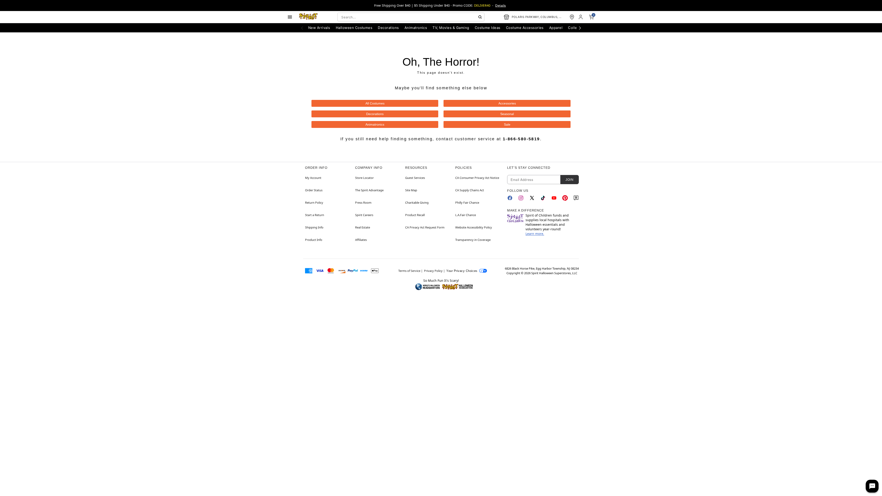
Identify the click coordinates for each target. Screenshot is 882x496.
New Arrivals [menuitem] (319, 27)
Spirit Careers (364, 215)
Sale (507, 124)
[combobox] (411, 17)
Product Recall (415, 215)
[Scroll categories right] (580, 27)
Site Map (411, 190)
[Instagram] (521, 198)
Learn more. (535, 233)
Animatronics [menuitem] (415, 27)
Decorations (375, 114)
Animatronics (374, 124)
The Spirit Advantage (369, 190)
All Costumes (374, 103)
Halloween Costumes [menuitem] (354, 27)
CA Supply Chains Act (469, 190)
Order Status (313, 190)
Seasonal (507, 114)
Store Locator (364, 178)
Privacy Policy (433, 271)
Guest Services (415, 178)
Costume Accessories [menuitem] (525, 27)
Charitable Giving (417, 202)
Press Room (363, 202)
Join (569, 179)
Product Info (313, 240)
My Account (313, 178)
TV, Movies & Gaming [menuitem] (451, 27)
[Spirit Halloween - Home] (308, 17)
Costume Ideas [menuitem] (487, 27)
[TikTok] (543, 198)
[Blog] (576, 198)
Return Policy (314, 202)
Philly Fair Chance (467, 202)
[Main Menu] (290, 17)
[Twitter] (532, 198)
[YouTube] (554, 198)
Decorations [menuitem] (388, 27)
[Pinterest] (565, 198)
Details (500, 5)
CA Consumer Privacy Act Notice (477, 178)
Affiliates (361, 240)
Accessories (507, 103)
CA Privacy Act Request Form (424, 227)
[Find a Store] (572, 17)
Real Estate (362, 227)
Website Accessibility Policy (473, 227)
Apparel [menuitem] (556, 27)
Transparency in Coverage (473, 240)
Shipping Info (314, 227)
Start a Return (314, 215)
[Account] (581, 17)
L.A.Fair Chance (465, 215)
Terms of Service (409, 271)
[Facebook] (510, 198)
